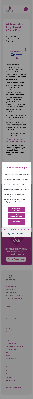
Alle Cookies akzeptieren (16, 222)
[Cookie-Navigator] (16, 234)
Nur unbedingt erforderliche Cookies (16, 215)
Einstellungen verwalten (16, 209)
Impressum (8, 229)
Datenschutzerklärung (21, 229)
